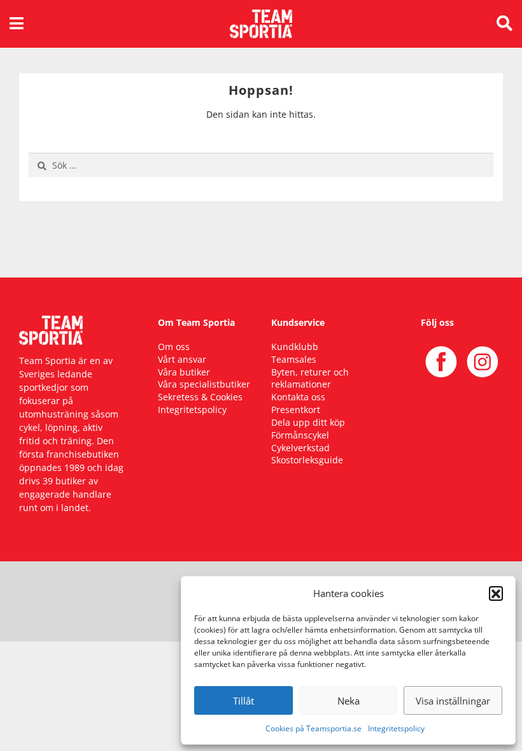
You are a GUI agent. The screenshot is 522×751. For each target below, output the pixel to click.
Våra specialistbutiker (204, 384)
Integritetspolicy (396, 728)
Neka (348, 700)
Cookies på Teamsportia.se (313, 728)
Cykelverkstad (300, 448)
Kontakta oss (298, 397)
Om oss (174, 346)
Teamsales (293, 359)
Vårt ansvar (182, 359)
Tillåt (243, 700)
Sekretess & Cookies (200, 397)
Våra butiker (184, 372)
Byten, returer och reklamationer (310, 378)
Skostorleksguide (307, 460)
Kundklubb (294, 346)
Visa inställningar (453, 700)
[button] (496, 593)
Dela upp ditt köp (308, 422)
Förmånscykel (300, 435)
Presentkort (295, 410)
